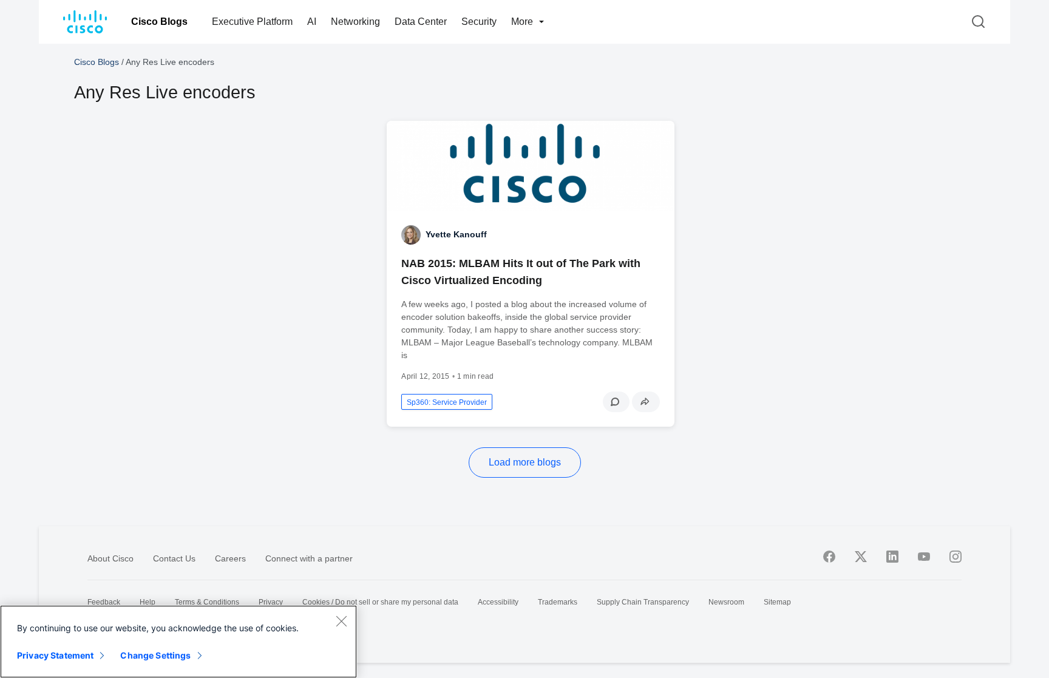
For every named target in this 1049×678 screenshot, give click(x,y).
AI (311, 21)
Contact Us (174, 558)
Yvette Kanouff (456, 234)
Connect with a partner (309, 558)
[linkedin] (892, 557)
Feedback (103, 602)
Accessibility (498, 602)
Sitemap (777, 602)
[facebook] (829, 557)
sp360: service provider (447, 402)
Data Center (421, 21)
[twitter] (861, 557)
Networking (355, 21)
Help (147, 602)
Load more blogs (525, 462)
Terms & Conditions (207, 602)
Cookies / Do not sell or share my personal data (380, 602)
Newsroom (726, 602)
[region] (178, 641)
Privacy (271, 602)
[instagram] (955, 557)
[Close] (341, 621)
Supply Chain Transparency (643, 602)
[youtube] (924, 557)
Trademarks (557, 602)
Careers (230, 558)
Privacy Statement (55, 655)
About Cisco (110, 558)
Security (479, 21)
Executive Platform (252, 21)
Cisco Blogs (159, 21)
